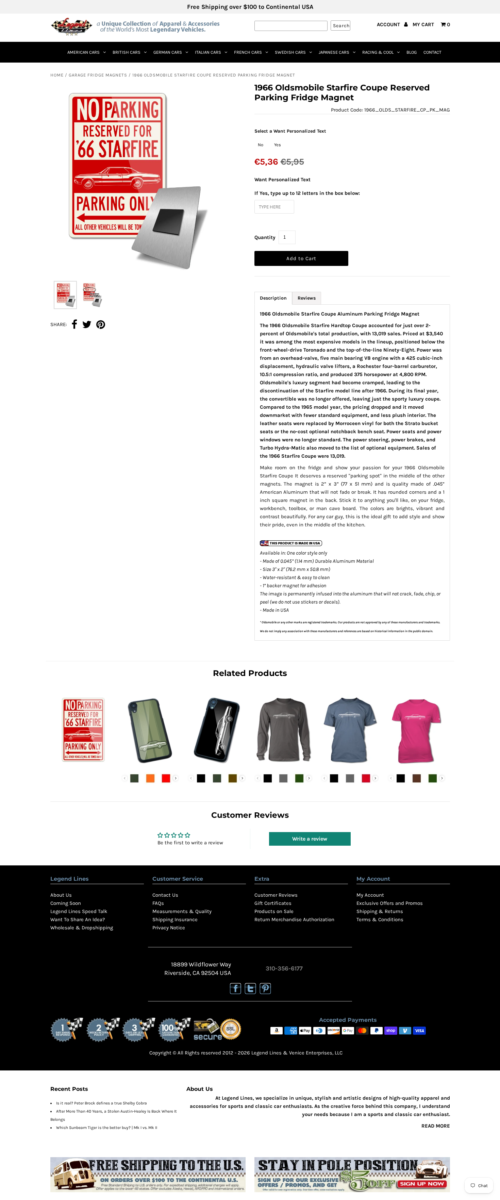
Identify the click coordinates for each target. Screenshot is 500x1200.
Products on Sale (274, 911)
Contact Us (165, 895)
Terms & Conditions (379, 919)
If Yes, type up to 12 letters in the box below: (307, 193)
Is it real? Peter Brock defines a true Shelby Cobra (101, 1103)
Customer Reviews (276, 895)
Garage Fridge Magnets (98, 75)
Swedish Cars (290, 52)
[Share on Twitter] (86, 325)
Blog (411, 52)
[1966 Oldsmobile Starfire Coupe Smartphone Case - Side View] (216, 765)
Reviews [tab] (307, 298)
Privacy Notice (168, 928)
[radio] (260, 145)
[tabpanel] (352, 472)
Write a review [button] (309, 838)
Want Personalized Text (282, 179)
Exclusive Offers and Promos (389, 903)
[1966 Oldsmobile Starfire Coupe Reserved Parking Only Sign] (83, 765)
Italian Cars (208, 52)
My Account (370, 895)
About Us (61, 895)
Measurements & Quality (182, 911)
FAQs (158, 903)
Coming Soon (65, 903)
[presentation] (175, 778)
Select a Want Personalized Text (290, 131)
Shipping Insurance (175, 919)
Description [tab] (273, 298)
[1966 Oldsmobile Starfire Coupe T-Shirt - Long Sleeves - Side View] (283, 765)
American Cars (83, 52)
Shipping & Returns (379, 911)
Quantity (265, 237)
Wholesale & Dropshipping (81, 928)
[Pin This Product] (100, 325)
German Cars (167, 52)
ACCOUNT (389, 24)
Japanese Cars (334, 52)
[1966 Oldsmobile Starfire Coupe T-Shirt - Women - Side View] (416, 765)
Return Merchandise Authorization (294, 919)
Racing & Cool (378, 52)
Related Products (250, 673)
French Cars (248, 52)
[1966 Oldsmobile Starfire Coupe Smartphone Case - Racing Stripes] (150, 765)
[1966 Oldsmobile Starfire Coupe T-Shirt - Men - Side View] (350, 765)
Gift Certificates (272, 903)
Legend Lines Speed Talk (78, 911)
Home (57, 75)
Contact (432, 52)
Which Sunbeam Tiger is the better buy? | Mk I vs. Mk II (106, 1127)
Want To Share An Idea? (77, 919)
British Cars (126, 52)
